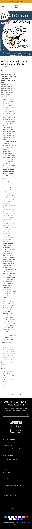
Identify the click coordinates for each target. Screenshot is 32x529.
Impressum (17, 526)
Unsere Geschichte (7, 482)
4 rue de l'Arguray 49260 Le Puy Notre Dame (14, 442)
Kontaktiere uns (7, 488)
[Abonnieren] (27, 415)
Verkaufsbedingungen (25, 524)
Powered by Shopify (19, 522)
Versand (18, 524)
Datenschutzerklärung (8, 524)
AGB (14, 524)
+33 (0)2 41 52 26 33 (7, 445)
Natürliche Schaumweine (9, 472)
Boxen (4, 462)
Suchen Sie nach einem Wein (10, 459)
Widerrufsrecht (27, 522)
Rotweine (5, 469)
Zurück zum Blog (17, 395)
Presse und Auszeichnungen (10, 495)
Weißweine (5, 466)
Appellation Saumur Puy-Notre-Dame (12, 485)
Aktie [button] (4, 70)
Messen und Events (7, 492)
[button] (3, 7)
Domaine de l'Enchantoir (10, 522)
